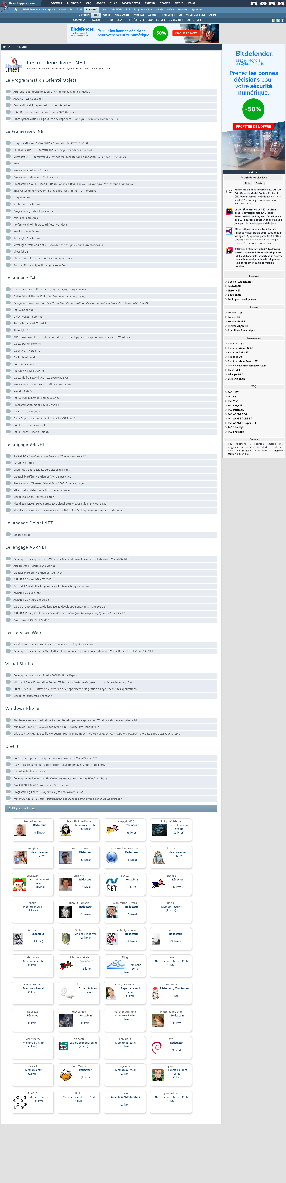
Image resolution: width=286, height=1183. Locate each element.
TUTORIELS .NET (116, 20)
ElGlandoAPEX (33, 984)
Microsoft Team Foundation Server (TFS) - (75, 682)
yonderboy (171, 1093)
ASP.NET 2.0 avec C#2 (27, 593)
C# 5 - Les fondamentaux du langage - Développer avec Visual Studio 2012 (59, 765)
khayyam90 (79, 1012)
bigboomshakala (78, 957)
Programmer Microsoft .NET (30, 170)
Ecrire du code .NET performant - (52, 150)
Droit (178, 3)
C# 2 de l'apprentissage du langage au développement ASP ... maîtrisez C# (59, 607)
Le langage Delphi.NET (29, 523)
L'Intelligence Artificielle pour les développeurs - (65, 119)
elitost (79, 984)
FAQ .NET (97, 20)
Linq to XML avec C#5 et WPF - (50, 143)
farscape (171, 876)
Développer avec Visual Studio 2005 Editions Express (46, 675)
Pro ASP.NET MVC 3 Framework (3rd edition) (41, 785)
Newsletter (130, 3)
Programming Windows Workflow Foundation (42, 385)
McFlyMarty (32, 1039)
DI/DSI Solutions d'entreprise (38, 9)
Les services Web (23, 633)
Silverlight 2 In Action (26, 238)
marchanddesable (125, 1012)
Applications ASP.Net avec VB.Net (34, 566)
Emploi (149, 3)
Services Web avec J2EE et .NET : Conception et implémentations (53, 644)
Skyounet (171, 1066)
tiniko (78, 1093)
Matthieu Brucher (171, 1012)
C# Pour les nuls (23, 364)
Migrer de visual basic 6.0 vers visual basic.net (41, 470)
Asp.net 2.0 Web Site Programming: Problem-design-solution (51, 586)
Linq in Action (22, 197)
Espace (247, 365)
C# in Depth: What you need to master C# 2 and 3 (44, 418)
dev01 (125, 876)
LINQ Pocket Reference (27, 317)
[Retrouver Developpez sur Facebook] (282, 20)
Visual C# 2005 (22, 391)
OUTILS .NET (193, 20)
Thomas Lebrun (79, 848)
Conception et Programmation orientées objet (42, 105)
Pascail (32, 1066)
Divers (11, 746)
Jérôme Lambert (33, 821)
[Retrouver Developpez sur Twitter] (278, 20)
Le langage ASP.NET (26, 547)
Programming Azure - (48, 792)
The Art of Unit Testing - (42, 259)
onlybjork (125, 1039)
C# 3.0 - (26, 412)
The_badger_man (125, 930)
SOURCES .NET (156, 20)
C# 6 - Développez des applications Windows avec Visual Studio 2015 (56, 758)
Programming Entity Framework (33, 211)
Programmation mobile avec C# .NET (36, 405)
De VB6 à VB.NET (23, 463)
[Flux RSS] (273, 20)
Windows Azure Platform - (67, 799)
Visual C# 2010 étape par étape (32, 696)
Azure (212, 15)
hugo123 (32, 1012)
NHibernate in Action (26, 204)
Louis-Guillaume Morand (125, 848)
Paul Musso (79, 1066)
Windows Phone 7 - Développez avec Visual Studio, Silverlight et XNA (56, 727)
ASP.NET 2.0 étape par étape (31, 600)
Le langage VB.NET (25, 445)
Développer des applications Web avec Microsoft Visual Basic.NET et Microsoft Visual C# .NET (71, 559)
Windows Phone (22, 709)
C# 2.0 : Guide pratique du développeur (37, 398)
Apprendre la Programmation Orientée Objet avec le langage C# (53, 92)
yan (171, 930)
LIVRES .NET (176, 20)
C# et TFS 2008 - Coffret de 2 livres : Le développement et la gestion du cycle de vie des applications (75, 689)
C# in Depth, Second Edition (31, 432)
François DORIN (125, 984)
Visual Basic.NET (195, 15)
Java (104, 9)
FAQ (88, 3)
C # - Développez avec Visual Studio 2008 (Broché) (44, 112)
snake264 (33, 876)
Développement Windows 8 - (60, 778)
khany (171, 848)
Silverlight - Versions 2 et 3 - (58, 245)
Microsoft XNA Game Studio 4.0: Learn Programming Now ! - (96, 734)
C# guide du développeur (29, 771)
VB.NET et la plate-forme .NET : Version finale (41, 490)
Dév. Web (116, 9)
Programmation (143, 9)
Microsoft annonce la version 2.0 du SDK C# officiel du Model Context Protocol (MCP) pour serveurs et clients (258, 196)
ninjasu (170, 903)
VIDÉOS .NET (136, 20)
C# (180, 15)
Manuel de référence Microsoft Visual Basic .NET (43, 477)
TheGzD (33, 1093)
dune (171, 957)
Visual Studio (121, 15)
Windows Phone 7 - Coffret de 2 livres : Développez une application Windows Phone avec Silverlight (75, 720)
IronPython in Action (26, 231)
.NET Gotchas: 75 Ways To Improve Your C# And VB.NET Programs (54, 191)
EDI (128, 9)
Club (191, 3)
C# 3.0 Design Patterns (27, 344)
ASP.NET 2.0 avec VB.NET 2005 (32, 579)
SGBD (159, 9)
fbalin (32, 903)
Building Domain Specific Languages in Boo (40, 265)
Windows (138, 15)
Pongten (32, 848)
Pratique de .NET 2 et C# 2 (29, 371)
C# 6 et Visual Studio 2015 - (49, 290)
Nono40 (79, 1039)
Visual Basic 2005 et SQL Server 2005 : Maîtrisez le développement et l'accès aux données (68, 511)
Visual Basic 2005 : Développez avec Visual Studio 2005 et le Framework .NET (60, 504)
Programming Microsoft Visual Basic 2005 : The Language (48, 483)
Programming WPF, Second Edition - (74, 184)
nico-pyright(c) (125, 821)
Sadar (78, 930)
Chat (113, 3)
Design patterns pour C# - (80, 303)
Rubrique (236, 343)
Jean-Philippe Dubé (79, 821)
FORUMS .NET (80, 20)
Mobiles (182, 9)
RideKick (32, 930)
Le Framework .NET (25, 132)
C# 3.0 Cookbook (24, 310)
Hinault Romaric (79, 903)
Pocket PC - (49, 456)
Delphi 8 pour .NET (25, 535)
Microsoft (91, 9)
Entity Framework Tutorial (29, 323)
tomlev (125, 1093)
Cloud (62, 9)
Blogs (100, 3)
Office (170, 9)
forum (245, 450)
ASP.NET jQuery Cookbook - (69, 613)
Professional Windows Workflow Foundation (41, 225)
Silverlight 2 (20, 252)
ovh (171, 1039)
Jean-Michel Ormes (125, 903)
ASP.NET (153, 15)
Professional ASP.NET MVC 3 (31, 620)
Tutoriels (73, 3)
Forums (56, 3)
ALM (79, 9)
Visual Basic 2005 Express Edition (33, 497)
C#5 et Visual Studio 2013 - (49, 296)
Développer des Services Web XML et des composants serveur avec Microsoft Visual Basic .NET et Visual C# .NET (83, 651)
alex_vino (33, 957)
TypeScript (168, 15)
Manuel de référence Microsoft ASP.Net (37, 573)
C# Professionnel (24, 357)
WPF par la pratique (25, 218)
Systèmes (197, 9)
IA (71, 9)
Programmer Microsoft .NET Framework (38, 177)
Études (164, 3)
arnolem (79, 876)
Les (235, 286)
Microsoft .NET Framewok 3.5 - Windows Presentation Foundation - (69, 157)
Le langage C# (20, 278)
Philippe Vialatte (171, 821)
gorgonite (171, 984)
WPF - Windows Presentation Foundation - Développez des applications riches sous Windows (71, 337)
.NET (96, 15)
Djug (125, 957)
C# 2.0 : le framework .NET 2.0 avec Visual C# (41, 378)
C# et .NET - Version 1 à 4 (29, 425)
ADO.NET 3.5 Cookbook (28, 99)
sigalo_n (125, 1066)
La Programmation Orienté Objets (40, 80)
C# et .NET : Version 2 (26, 351)
